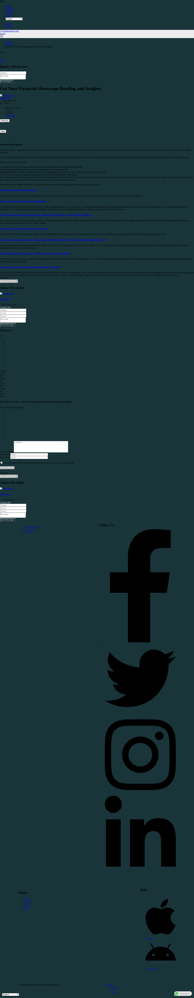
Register (9, 26)
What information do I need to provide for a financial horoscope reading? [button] (35, 253)
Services (9, 44)
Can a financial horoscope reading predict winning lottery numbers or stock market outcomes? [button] (45, 215)
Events (9, 11)
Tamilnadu (10, 115)
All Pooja (10, 8)
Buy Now (8, 281)
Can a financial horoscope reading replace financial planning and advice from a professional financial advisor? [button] (53, 240)
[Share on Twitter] (3, 58)
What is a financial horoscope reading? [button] (18, 190)
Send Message (7, 325)
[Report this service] (6, 60)
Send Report (6, 81)
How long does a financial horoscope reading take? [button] (24, 228)
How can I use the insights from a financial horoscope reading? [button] (30, 267)
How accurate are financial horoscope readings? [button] (23, 201)
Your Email (5, 457)
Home (8, 6)
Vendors (9, 13)
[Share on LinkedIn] (6, 58)
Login (8, 24)
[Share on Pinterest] (8, 58)
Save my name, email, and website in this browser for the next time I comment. (38, 463)
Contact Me (5, 307)
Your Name (5, 454)
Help (8, 16)
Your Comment (7, 452)
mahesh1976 (5, 299)
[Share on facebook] (1, 58)
